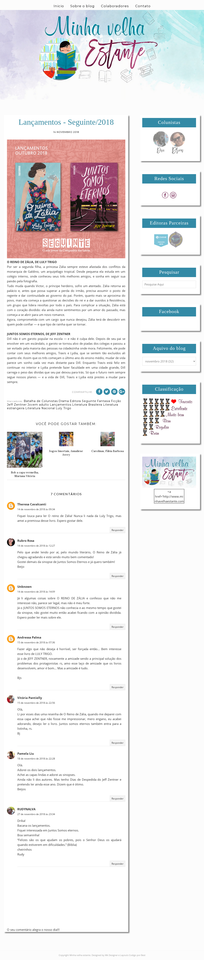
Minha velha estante (80, 955)
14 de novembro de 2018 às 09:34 (36, 509)
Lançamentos (60, 404)
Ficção (116, 401)
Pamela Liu (25, 753)
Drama (64, 401)
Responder (118, 530)
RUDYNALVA (26, 809)
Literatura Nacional (40, 408)
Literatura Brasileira (87, 404)
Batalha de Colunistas (41, 401)
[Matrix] (161, 246)
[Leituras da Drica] (177, 153)
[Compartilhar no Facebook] (99, 391)
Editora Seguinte (83, 401)
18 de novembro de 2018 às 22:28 (36, 758)
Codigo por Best (137, 955)
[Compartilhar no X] (107, 391)
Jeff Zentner (17, 404)
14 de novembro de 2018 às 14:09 (36, 591)
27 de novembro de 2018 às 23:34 (36, 814)
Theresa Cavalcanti (31, 504)
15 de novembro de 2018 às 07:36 (36, 642)
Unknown (24, 587)
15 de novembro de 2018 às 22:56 (36, 703)
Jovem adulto (38, 404)
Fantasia (103, 401)
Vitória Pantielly (29, 698)
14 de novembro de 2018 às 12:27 (36, 545)
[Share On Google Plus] (122, 391)
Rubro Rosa (25, 541)
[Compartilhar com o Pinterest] (114, 391)
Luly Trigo (63, 408)
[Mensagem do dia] (161, 153)
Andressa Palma (29, 637)
